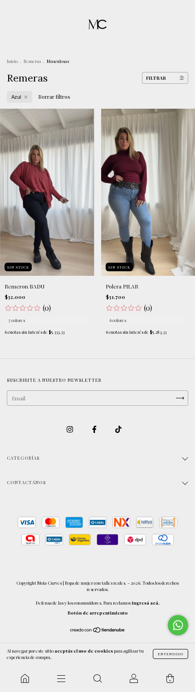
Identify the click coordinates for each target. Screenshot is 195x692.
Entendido (170, 653)
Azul (16, 97)
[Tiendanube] (97, 630)
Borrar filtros (54, 96)
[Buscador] (97, 678)
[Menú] (61, 678)
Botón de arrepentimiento (98, 613)
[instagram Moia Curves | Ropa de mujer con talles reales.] (70, 429)
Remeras (32, 61)
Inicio (12, 61)
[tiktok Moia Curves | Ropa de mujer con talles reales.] (118, 429)
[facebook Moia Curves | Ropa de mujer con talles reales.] (95, 429)
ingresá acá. (146, 603)
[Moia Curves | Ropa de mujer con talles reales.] (25, 678)
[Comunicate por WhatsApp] (178, 625)
